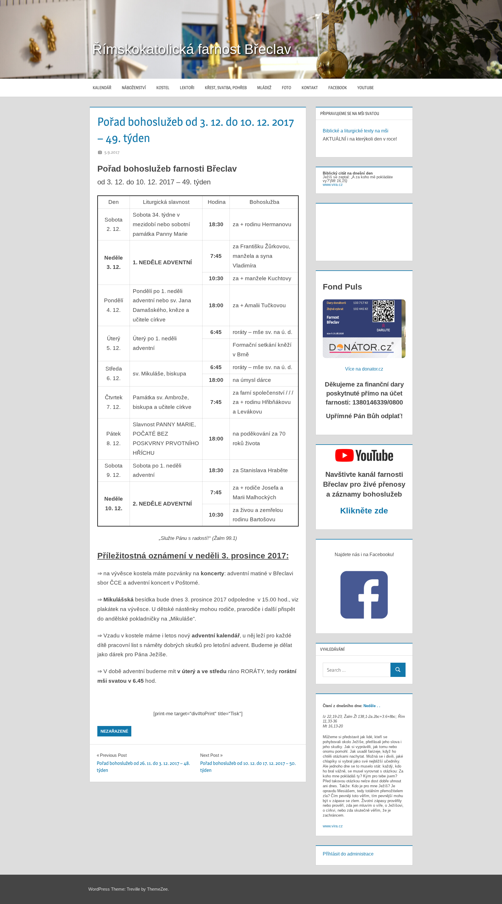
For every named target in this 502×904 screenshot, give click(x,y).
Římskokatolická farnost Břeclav (191, 49)
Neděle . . (371, 706)
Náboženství (134, 87)
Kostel (162, 87)
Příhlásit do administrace (348, 853)
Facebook (337, 87)
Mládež (264, 87)
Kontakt (310, 87)
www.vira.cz (333, 184)
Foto (286, 87)
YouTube (365, 87)
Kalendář (102, 87)
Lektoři (187, 87)
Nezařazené (114, 731)
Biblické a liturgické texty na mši (355, 130)
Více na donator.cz (364, 368)
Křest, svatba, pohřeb (226, 87)
